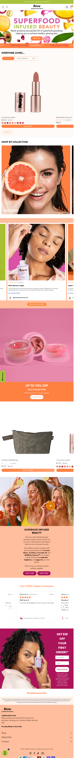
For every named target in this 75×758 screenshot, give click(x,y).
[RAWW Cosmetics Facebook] (34, 753)
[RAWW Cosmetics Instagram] (30, 753)
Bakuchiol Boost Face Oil (20, 297)
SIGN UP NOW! (62, 669)
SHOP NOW (44, 573)
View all (7, 132)
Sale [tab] (33, 58)
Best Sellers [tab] (8, 58)
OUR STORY (29, 573)
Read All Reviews (37, 304)
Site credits (50, 749)
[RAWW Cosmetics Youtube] (42, 753)
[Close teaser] (9, 749)
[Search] (7, 7)
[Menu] (3, 7)
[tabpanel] (37, 83)
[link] (37, 618)
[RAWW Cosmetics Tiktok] (38, 753)
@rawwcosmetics (37, 693)
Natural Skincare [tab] (22, 58)
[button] (10, 607)
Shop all (36, 38)
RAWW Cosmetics (30, 749)
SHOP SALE (37, 397)
